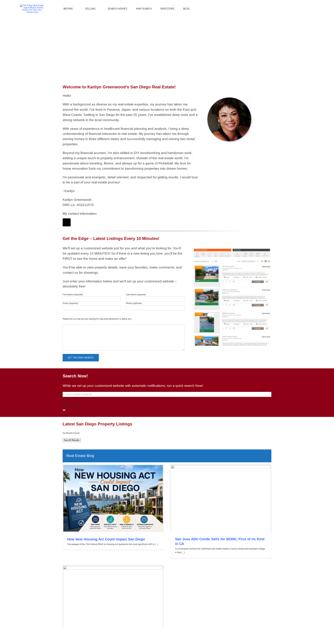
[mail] (67, 222)
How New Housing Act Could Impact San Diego (106, 539)
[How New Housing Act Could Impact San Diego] (113, 498)
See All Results (71, 440)
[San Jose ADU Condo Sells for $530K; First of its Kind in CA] (221, 498)
